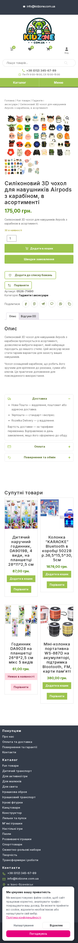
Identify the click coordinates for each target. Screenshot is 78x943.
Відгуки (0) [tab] (28, 316)
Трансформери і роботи (20, 860)
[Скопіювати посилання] (69, 303)
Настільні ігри (12, 828)
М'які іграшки (12, 823)
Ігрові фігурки (12, 802)
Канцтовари (11, 807)
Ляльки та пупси (14, 818)
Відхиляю (56, 925)
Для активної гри (14, 776)
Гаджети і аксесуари (33, 295)
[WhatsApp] (60, 303)
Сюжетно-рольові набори (21, 849)
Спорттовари (12, 844)
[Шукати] (66, 63)
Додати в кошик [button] (21, 578)
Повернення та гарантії (19, 747)
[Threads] (34, 303)
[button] (67, 118)
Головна (9, 100)
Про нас (8, 736)
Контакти (9, 752)
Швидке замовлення (39, 259)
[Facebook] (25, 303)
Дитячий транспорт (17, 771)
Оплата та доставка (17, 742)
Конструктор (12, 813)
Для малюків (11, 781)
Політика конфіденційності (23, 917)
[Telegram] (43, 303)
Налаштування (24, 925)
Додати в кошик (41, 248)
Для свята (10, 786)
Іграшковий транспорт (19, 797)
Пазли (6, 834)
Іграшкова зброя (14, 792)
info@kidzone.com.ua (23, 878)
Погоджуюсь (38, 933)
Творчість (9, 855)
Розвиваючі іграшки (16, 839)
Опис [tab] (12, 316)
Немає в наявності (21, 676)
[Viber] (51, 303)
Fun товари (23, 100)
